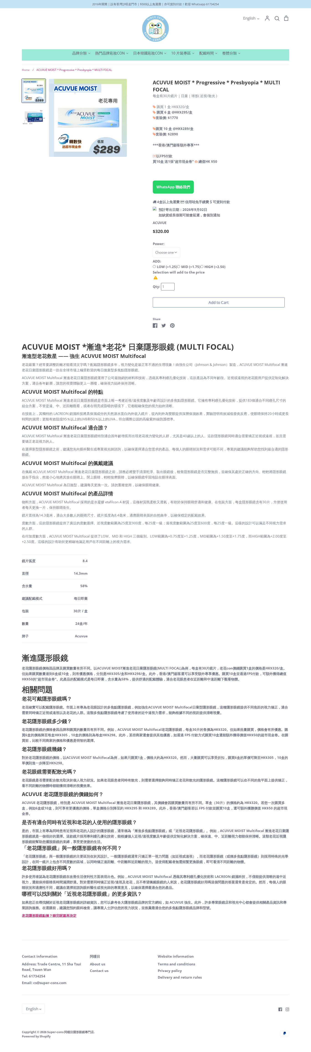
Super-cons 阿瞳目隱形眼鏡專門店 (70, 1032)
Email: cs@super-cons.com (44, 982)
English (249, 18)
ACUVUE (159, 222)
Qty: (157, 286)
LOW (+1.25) (167, 266)
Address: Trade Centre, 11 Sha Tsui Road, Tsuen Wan (51, 967)
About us (97, 964)
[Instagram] (285, 1009)
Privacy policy (170, 970)
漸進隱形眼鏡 (45, 657)
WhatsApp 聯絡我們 (173, 187)
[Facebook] (278, 1009)
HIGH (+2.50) (214, 266)
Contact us (99, 970)
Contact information (39, 956)
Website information (176, 956)
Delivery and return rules (180, 977)
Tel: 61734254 (33, 976)
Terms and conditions (176, 964)
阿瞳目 (95, 956)
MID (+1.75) (190, 266)
